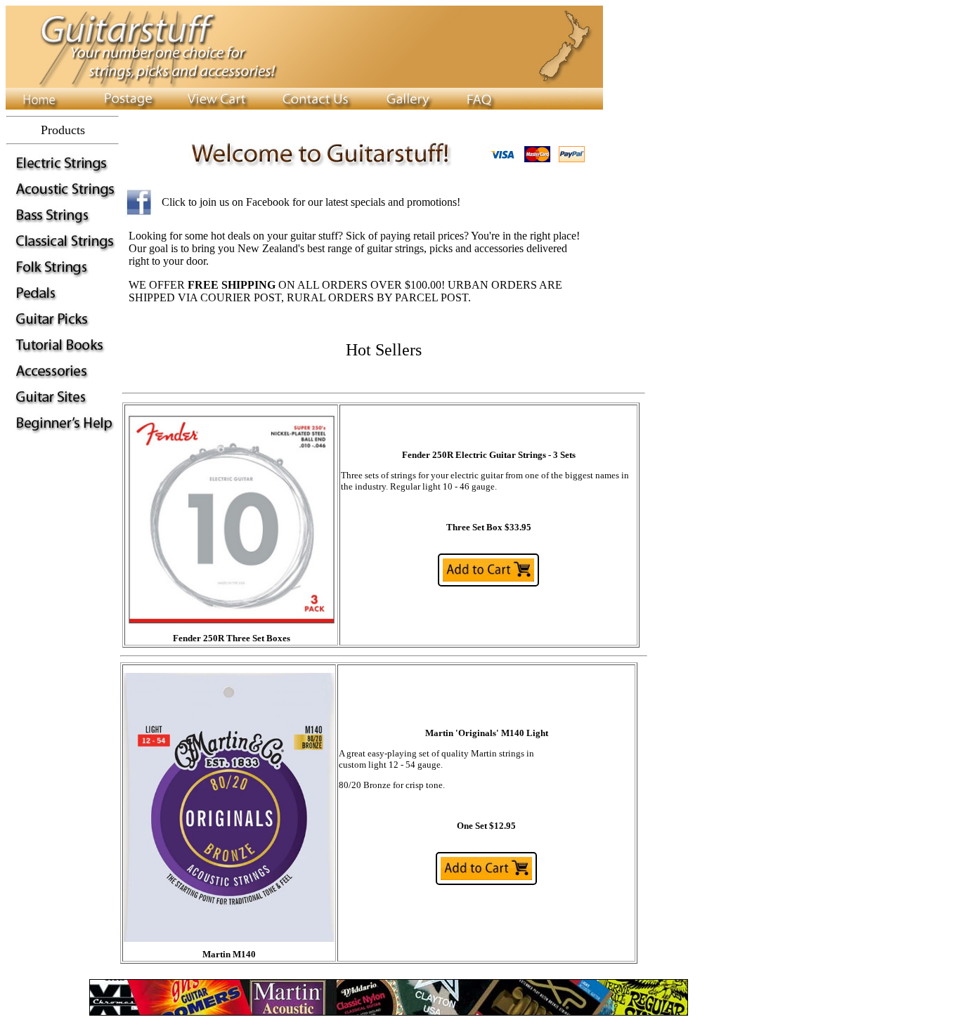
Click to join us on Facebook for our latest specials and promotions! (311, 202)
